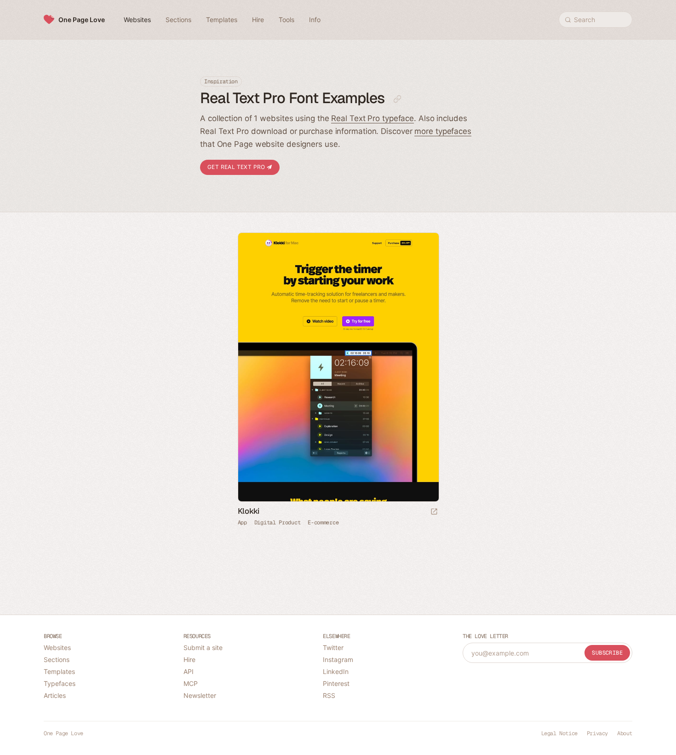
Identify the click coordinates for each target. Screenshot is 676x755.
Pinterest (336, 683)
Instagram (338, 659)
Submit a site (203, 647)
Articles (55, 695)
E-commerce (323, 523)
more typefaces (442, 131)
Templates (59, 671)
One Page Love (81, 19)
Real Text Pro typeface (372, 118)
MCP (190, 683)
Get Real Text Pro (237, 166)
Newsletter (199, 695)
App (242, 523)
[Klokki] (338, 366)
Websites (57, 647)
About (624, 733)
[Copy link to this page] (397, 99)
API (188, 671)
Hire (189, 659)
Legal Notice (559, 733)
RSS (329, 695)
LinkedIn (336, 671)
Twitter (333, 647)
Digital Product (277, 523)
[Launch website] (434, 512)
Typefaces (59, 683)
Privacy (597, 733)
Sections (56, 659)
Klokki (248, 511)
